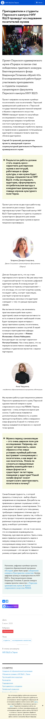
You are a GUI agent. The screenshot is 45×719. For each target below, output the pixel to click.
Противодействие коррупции (12, 677)
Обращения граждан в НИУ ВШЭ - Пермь (16, 674)
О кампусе (7, 668)
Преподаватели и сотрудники (12, 686)
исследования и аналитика (21, 640)
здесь (36, 702)
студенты (6, 640)
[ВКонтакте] (3, 601)
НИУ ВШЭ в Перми (12, 2)
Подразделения (7, 683)
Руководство (6, 680)
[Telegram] (7, 601)
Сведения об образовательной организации (17, 671)
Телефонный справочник (10, 689)
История (9, 571)
